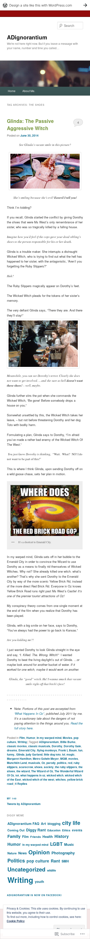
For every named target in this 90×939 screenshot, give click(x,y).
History (61, 836)
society (49, 767)
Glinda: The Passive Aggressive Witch (30, 124)
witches (61, 779)
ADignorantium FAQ (23, 823)
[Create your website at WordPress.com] (45, 5)
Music (69, 844)
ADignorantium (27, 37)
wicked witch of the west (38, 779)
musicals (34, 763)
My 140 (12, 798)
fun (80, 750)
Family (14, 836)
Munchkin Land (17, 763)
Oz (43, 763)
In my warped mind (49, 738)
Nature (12, 853)
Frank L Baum (67, 750)
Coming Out (15, 830)
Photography (63, 853)
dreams (12, 750)
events (77, 830)
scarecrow (26, 767)
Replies (21, 784)
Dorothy (57, 746)
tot (17, 775)
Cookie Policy (16, 921)
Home (11, 91)
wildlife (51, 870)
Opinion (39, 852)
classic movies (17, 746)
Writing (22, 742)
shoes (38, 767)
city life (71, 823)
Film (22, 738)
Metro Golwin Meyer (46, 758)
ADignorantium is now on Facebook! (34, 895)
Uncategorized (26, 869)
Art (43, 823)
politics (61, 763)
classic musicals (39, 746)
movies (73, 758)
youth (39, 881)
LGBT (56, 843)
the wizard (23, 771)
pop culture (38, 861)
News (22, 853)
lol (63, 754)
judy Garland (34, 754)
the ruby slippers (66, 767)
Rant (55, 861)
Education (53, 830)
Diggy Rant (36, 830)
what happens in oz (32, 775)
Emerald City (27, 750)
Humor (30, 738)
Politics (16, 860)
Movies (67, 738)
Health (47, 836)
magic (70, 754)
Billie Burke (67, 742)
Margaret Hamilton (19, 758)
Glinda (20, 754)
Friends (35, 837)
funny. (11, 754)
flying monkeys (47, 750)
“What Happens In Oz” (29, 713)
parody (51, 763)
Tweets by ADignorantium (24, 804)
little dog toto (52, 754)
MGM (63, 758)
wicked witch (55, 775)
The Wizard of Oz (42, 771)
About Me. (28, 91)
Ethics (66, 830)
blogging (54, 823)
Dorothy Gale (72, 746)
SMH (65, 861)
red (70, 763)
